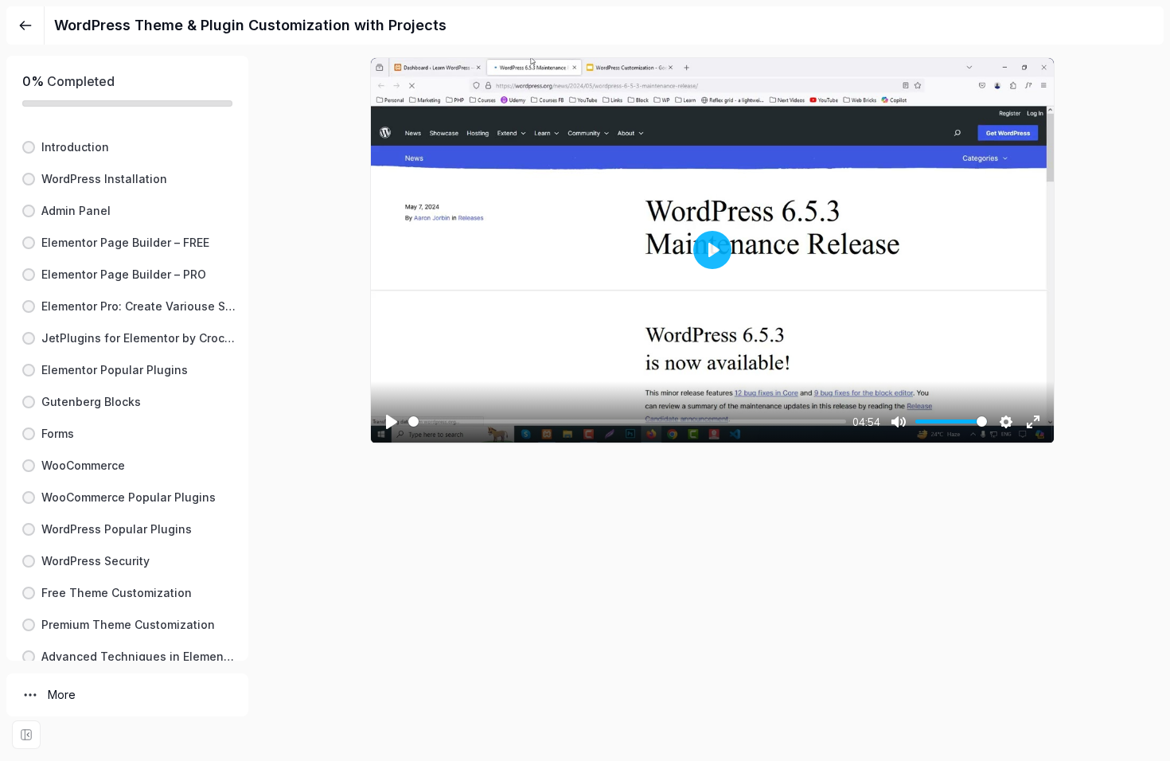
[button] (127, 147)
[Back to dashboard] (25, 25)
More (62, 694)
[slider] (627, 421)
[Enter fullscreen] (26, 734)
